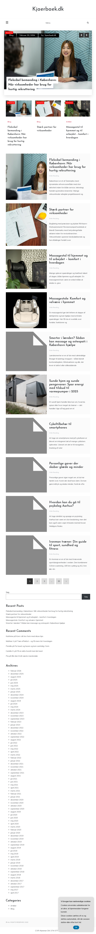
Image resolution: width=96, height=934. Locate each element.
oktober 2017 (16, 884)
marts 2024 (15, 710)
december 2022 (17, 728)
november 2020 (17, 803)
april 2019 (15, 857)
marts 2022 (15, 755)
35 (59, 581)
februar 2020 (16, 830)
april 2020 (15, 824)
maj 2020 (14, 821)
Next (86, 35)
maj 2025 (14, 686)
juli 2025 (14, 680)
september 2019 (17, 845)
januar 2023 (15, 725)
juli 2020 (14, 815)
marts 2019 (15, 860)
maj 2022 (14, 749)
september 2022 (17, 737)
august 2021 (16, 776)
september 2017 (17, 887)
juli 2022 (14, 743)
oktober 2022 (16, 734)
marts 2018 (15, 878)
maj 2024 (14, 707)
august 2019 (16, 848)
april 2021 (15, 788)
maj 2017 (14, 890)
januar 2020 (15, 833)
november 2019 (17, 839)
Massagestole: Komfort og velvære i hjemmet (24, 620)
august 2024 (16, 701)
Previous (81, 35)
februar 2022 (16, 758)
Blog (11, 35)
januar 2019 (15, 863)
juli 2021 (14, 779)
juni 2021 (14, 782)
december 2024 (17, 695)
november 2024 (17, 698)
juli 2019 (14, 851)
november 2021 (17, 767)
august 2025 (16, 677)
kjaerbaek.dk (50, 35)
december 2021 (17, 764)
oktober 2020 (16, 806)
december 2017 (17, 881)
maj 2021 (14, 785)
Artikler (69, 122)
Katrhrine (9, 636)
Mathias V (10, 641)
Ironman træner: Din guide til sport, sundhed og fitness (68, 545)
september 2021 (17, 773)
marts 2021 (15, 791)
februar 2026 (16, 671)
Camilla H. (10, 651)
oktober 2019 (16, 842)
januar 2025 (15, 692)
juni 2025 (14, 683)
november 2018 (17, 866)
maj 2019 (14, 854)
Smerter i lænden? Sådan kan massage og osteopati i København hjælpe (68, 342)
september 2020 (17, 809)
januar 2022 (15, 761)
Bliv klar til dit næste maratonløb (25, 656)
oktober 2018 (16, 869)
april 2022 (15, 752)
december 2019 (17, 836)
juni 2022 (14, 746)
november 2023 (17, 716)
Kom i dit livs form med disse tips (29, 636)
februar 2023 (16, 722)
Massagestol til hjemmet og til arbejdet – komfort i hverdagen (68, 259)
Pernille (9, 646)
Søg (7, 592)
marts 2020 (15, 827)
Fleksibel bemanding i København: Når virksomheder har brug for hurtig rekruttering (39, 611)
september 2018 (17, 872)
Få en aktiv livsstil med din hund (29, 651)
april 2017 (15, 893)
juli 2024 (14, 704)
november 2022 (17, 731)
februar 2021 (16, 794)
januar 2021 (15, 797)
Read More (82, 89)
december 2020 (17, 800)
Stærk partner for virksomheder (30, 88)
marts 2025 (15, 689)
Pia (7, 656)
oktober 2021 (16, 770)
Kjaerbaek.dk (48, 9)
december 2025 (17, 674)
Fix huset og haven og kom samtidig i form (32, 646)
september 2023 (17, 719)
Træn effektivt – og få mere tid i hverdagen (34, 641)
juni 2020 (14, 818)
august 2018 (16, 875)
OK (76, 927)
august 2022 (16, 740)
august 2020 (16, 812)
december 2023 (17, 713)
